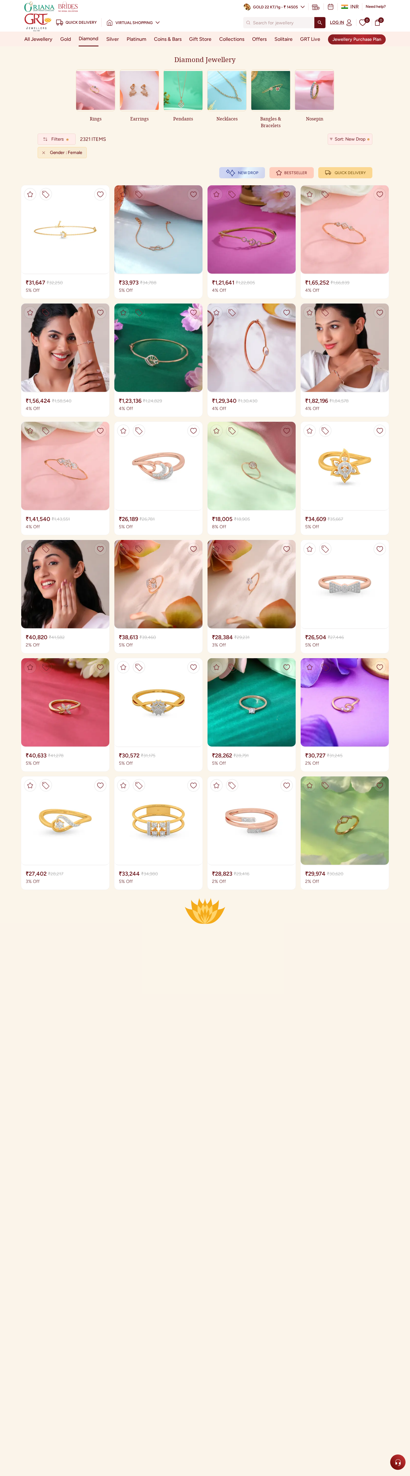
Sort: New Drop (350, 139)
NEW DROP (248, 172)
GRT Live (310, 39)
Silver (112, 39)
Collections (231, 39)
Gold (65, 39)
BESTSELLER (295, 172)
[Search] (319, 22)
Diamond (88, 38)
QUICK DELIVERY (350, 172)
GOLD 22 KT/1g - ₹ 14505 (275, 7)
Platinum (136, 39)
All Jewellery (38, 39)
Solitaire (283, 39)
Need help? (376, 6)
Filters (57, 139)
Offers (259, 39)
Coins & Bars (168, 39)
